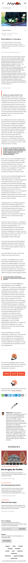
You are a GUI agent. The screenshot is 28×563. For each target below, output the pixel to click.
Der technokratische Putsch (10, 485)
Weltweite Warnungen (9, 502)
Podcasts (20, 546)
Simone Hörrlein (12, 495)
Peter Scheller (11, 478)
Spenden (6, 373)
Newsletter (17, 548)
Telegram (7, 546)
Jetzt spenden (6, 541)
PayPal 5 (14, 373)
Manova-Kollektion (17, 390)
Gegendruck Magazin (18, 555)
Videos (14, 546)
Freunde (7, 551)
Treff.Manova (8, 555)
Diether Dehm (7, 88)
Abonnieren (22, 529)
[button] (2, 395)
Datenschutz (14, 553)
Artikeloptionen (6, 30)
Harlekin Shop (14, 558)
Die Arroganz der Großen (11, 469)
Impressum (20, 551)
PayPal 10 (21, 373)
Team (13, 551)
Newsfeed (10, 548)
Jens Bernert (11, 511)
